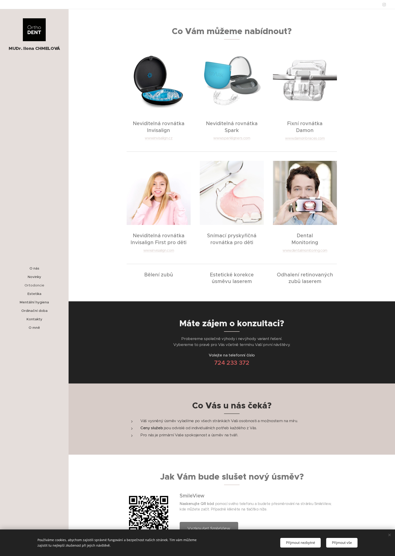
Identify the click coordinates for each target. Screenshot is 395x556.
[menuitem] (34, 268)
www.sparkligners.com (231, 138)
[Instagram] (384, 4)
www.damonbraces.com (305, 138)
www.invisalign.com (158, 250)
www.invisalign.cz (158, 138)
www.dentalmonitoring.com (305, 250)
